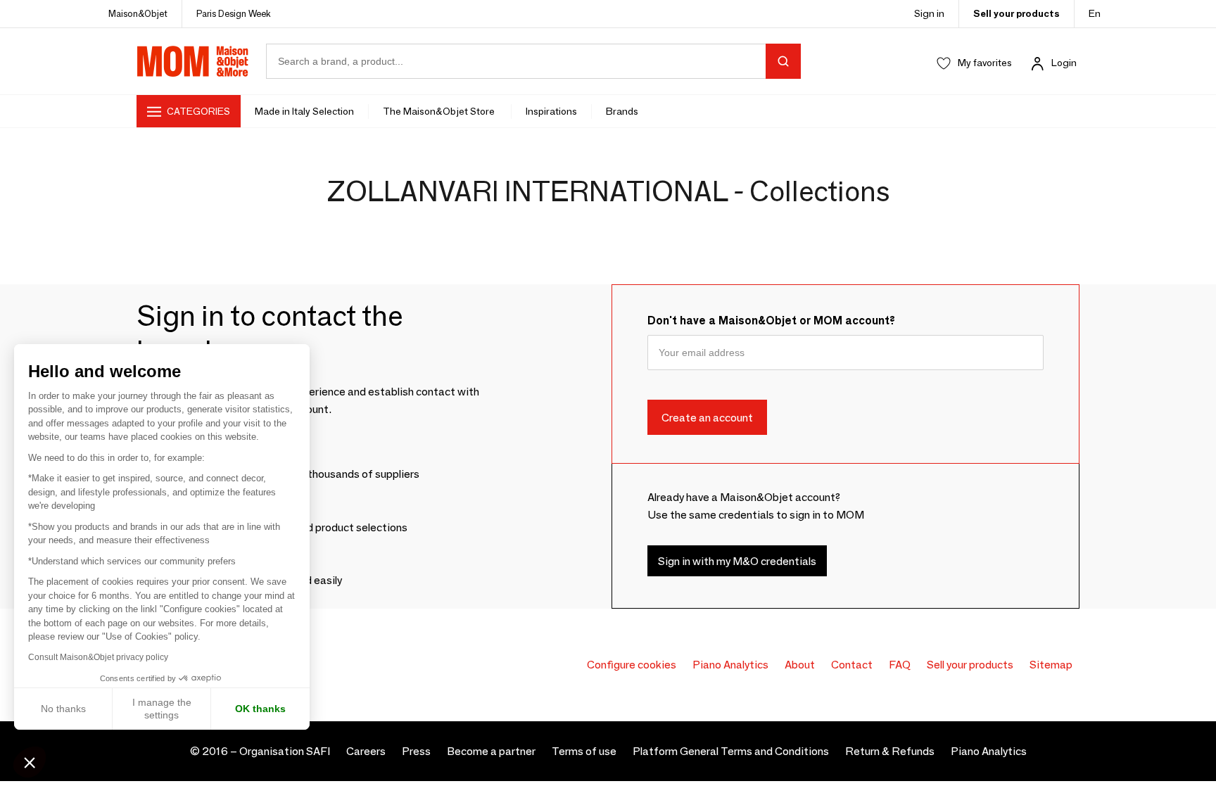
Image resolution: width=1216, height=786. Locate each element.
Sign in (929, 13)
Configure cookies (631, 664)
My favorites (985, 62)
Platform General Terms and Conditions (731, 751)
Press (416, 751)
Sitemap (1051, 664)
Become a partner (491, 751)
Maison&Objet (137, 13)
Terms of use (584, 751)
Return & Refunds (890, 751)
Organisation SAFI (284, 751)
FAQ (900, 664)
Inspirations (551, 111)
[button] (29, 762)
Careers (366, 751)
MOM (193, 61)
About (800, 664)
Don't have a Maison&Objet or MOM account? (771, 320)
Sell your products (1016, 13)
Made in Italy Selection (304, 111)
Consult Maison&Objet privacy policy (98, 657)
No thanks (63, 708)
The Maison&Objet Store (440, 111)
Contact (852, 664)
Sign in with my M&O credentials (737, 560)
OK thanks (260, 708)
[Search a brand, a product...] (783, 61)
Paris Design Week (233, 13)
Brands (622, 111)
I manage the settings (161, 709)
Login (1064, 62)
